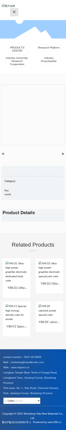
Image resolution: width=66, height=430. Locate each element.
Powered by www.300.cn (47, 422)
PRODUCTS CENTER (17, 49)
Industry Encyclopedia (48, 59)
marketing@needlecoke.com (27, 362)
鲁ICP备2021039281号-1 (16, 422)
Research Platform (49, 47)
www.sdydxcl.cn (20, 367)
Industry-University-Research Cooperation (17, 61)
